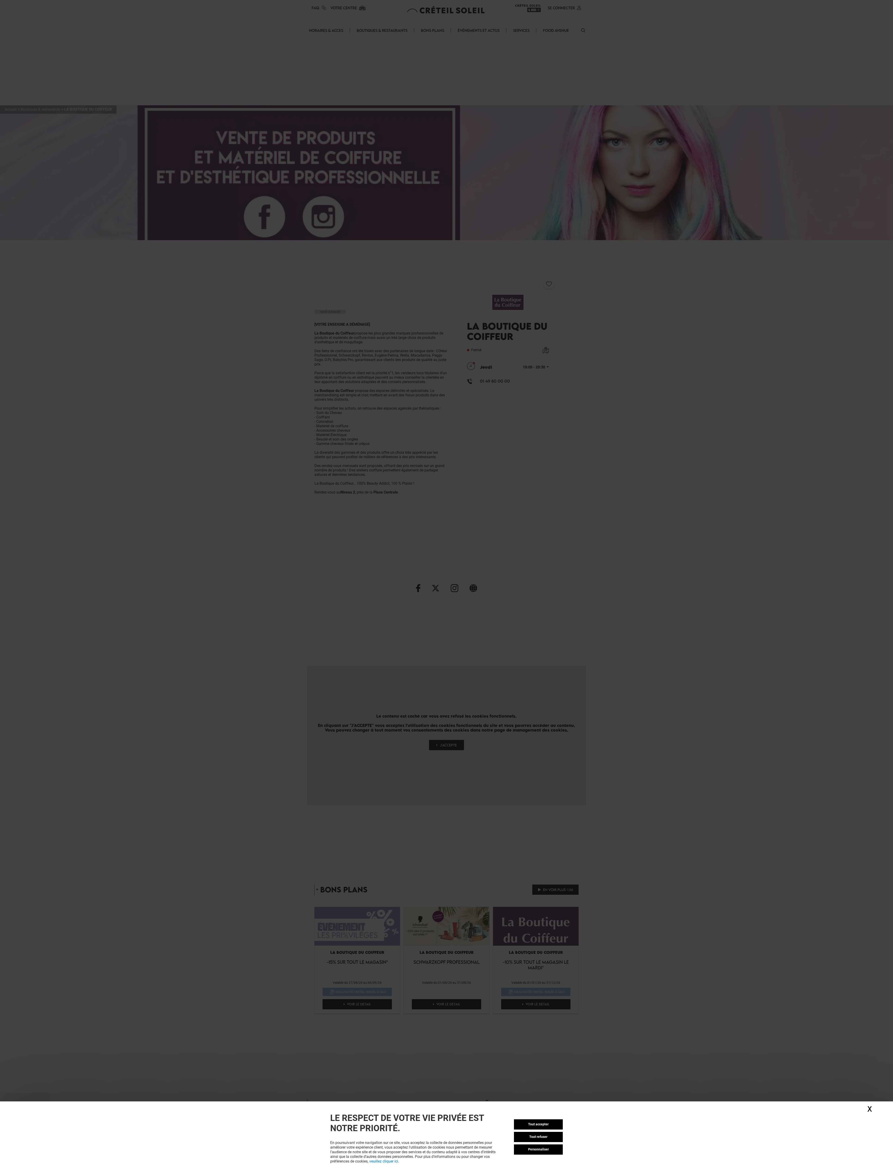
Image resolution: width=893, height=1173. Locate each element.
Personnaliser (538, 1149)
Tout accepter (538, 1124)
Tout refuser (538, 1137)
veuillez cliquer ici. (384, 1161)
